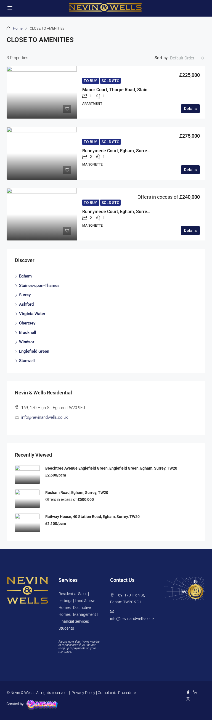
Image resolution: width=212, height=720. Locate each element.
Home (18, 28)
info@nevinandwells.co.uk (44, 417)
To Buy (91, 80)
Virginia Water (32, 313)
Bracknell (27, 332)
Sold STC (110, 80)
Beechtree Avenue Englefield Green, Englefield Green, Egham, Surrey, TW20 (111, 468)
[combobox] (187, 58)
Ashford (26, 304)
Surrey (25, 294)
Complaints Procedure (117, 692)
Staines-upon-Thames (39, 285)
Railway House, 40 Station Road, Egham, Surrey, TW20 (92, 516)
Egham (25, 276)
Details (190, 108)
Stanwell (27, 360)
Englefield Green (34, 351)
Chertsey (27, 323)
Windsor (26, 341)
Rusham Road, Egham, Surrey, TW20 (76, 492)
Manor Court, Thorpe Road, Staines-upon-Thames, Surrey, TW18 (146, 89)
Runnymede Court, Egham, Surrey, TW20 (122, 150)
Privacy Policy (83, 692)
